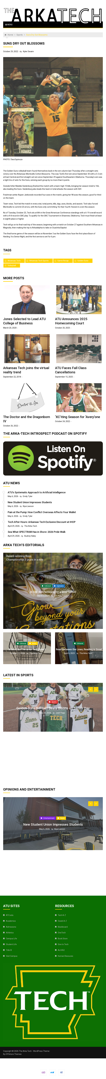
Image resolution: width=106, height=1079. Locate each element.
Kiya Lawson (28, 506)
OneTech (62, 933)
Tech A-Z (62, 915)
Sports (54, 724)
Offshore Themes (14, 1054)
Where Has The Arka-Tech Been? (27, 649)
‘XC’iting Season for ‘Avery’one (77, 417)
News (34, 643)
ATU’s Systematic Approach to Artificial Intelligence (37, 492)
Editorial (48, 586)
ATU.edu (9, 915)
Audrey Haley (30, 536)
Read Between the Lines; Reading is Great (79, 649)
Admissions (11, 927)
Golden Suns (82, 261)
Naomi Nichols (60, 844)
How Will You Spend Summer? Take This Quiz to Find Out (53, 840)
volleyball (12, 265)
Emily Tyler (27, 496)
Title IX (9, 950)
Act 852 (61, 950)
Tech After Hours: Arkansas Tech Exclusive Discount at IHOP (41, 522)
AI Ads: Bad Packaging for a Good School (53, 591)
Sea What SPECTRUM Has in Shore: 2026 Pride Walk (36, 531)
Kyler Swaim (28, 51)
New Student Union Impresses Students (30, 502)
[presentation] (90, 689)
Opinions (60, 586)
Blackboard (63, 927)
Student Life (11, 944)
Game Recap (63, 261)
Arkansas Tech (14, 261)
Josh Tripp (60, 739)
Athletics (10, 933)
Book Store (62, 938)
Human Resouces (65, 956)
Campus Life (11, 938)
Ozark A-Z (62, 921)
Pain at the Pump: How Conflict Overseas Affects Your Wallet (42, 512)
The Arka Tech (30, 526)
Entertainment (54, 833)
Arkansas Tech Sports (39, 261)
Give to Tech (63, 944)
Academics (11, 921)
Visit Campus (11, 956)
